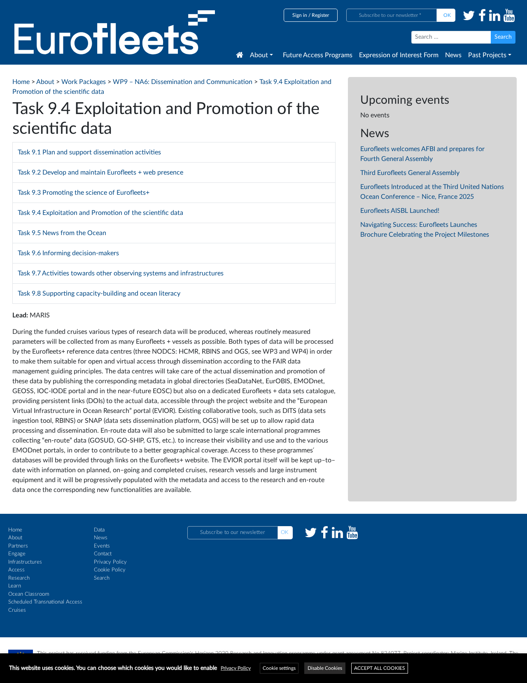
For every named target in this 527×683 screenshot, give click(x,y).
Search (102, 578)
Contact (103, 554)
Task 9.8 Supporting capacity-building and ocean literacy (99, 293)
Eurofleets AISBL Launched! (399, 210)
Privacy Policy (110, 562)
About (259, 55)
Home (15, 530)
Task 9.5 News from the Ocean (62, 233)
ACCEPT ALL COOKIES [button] (379, 668)
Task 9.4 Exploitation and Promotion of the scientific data (100, 213)
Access (16, 570)
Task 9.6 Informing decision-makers (68, 253)
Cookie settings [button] (279, 668)
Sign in (299, 15)
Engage (17, 554)
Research (19, 578)
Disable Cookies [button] (325, 668)
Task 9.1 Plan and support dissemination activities (89, 152)
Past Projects (487, 55)
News (453, 55)
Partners (18, 546)
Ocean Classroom (28, 594)
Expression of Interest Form (398, 55)
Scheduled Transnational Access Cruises (45, 606)
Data (99, 530)
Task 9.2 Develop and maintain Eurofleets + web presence (100, 172)
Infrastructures (25, 562)
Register (320, 15)
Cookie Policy (110, 570)
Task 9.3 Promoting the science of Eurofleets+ (83, 192)
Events (102, 546)
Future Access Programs (317, 55)
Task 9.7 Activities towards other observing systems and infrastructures (121, 273)
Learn (14, 586)
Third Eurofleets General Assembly (409, 173)
